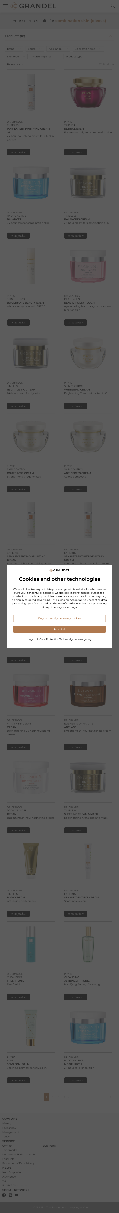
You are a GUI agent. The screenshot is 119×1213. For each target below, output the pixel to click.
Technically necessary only (75, 639)
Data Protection (49, 639)
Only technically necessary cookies (59, 618)
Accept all (59, 629)
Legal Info (33, 639)
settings (72, 607)
